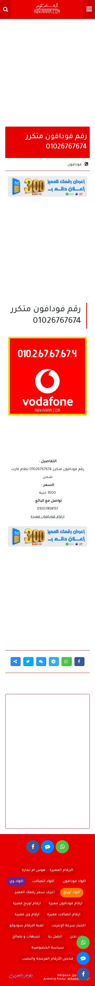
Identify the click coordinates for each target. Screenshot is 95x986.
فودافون (75, 165)
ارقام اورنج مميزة (27, 904)
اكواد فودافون (74, 881)
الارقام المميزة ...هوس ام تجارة (47, 870)
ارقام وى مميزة (27, 915)
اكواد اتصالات (43, 881)
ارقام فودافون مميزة (47, 517)
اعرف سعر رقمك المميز (35, 892)
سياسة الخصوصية (47, 948)
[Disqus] (47, 766)
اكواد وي (16, 881)
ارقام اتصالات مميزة (63, 915)
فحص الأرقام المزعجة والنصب (47, 959)
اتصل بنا (55, 937)
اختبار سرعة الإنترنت (68, 926)
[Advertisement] (47, 71)
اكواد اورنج (71, 892)
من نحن (76, 937)
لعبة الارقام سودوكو (27, 926)
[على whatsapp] (62, 846)
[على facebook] (32, 846)
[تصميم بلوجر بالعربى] (21, 975)
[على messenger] (47, 846)
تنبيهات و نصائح (26, 937)
